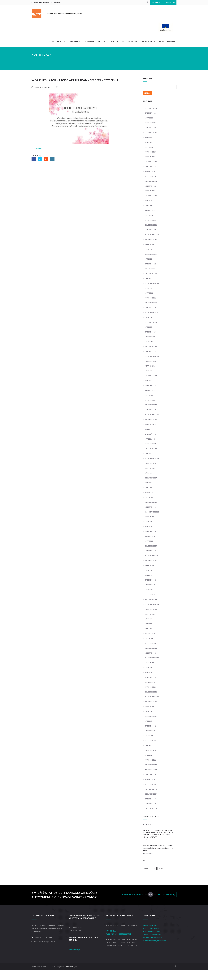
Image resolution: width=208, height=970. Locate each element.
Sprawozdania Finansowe (152, 937)
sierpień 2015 (150, 565)
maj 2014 (148, 624)
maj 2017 (148, 483)
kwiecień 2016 (150, 531)
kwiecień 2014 (150, 629)
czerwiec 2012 (151, 716)
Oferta (111, 41)
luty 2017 (149, 497)
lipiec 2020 (149, 317)
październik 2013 (152, 658)
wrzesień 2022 (151, 239)
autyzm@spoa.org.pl (47, 941)
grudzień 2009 (151, 789)
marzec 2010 (150, 779)
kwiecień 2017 (150, 487)
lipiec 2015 (149, 570)
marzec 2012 (150, 731)
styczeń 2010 (150, 784)
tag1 (146, 869)
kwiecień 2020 (150, 332)
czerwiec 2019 (151, 376)
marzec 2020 (150, 337)
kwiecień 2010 (150, 774)
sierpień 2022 (150, 244)
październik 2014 (152, 604)
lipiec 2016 (149, 521)
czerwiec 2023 (151, 196)
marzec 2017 (150, 492)
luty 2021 (149, 293)
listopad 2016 (150, 507)
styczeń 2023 (150, 220)
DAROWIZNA (170, 2)
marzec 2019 (150, 390)
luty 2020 (149, 342)
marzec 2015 (150, 585)
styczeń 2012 (150, 740)
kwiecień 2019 (150, 385)
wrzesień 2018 (151, 419)
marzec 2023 (150, 210)
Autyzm (101, 41)
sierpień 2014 (150, 614)
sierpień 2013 (150, 663)
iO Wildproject (72, 966)
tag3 (160, 869)
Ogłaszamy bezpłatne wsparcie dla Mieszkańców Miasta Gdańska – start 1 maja (159, 848)
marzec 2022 (150, 269)
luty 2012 (149, 736)
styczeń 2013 (150, 687)
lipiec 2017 (149, 473)
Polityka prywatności (151, 928)
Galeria (161, 41)
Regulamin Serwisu (150, 925)
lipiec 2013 (149, 667)
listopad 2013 (150, 653)
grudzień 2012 (151, 692)
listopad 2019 (150, 351)
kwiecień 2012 (150, 726)
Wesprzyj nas (133, 41)
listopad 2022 (150, 230)
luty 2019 (149, 395)
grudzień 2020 (151, 303)
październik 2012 (152, 697)
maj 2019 (148, 381)
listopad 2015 (150, 551)
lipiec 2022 (149, 249)
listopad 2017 (150, 453)
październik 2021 (152, 283)
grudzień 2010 (151, 765)
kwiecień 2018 (150, 434)
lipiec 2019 (149, 371)
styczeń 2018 (150, 444)
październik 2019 (152, 356)
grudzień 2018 (151, 405)
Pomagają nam (148, 41)
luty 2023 (149, 215)
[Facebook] (147, 2)
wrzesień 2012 (151, 701)
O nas (51, 41)
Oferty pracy (89, 41)
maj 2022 (148, 259)
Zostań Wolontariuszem (132, 895)
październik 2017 (152, 458)
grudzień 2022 (151, 225)
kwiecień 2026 (150, 113)
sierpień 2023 (150, 191)
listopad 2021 (150, 278)
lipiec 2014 (149, 619)
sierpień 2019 (150, 366)
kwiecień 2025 (150, 142)
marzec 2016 (150, 536)
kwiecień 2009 (150, 799)
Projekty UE (62, 41)
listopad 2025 (150, 128)
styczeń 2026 (150, 123)
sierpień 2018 (150, 424)
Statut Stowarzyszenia (151, 931)
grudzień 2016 (151, 502)
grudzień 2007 (151, 809)
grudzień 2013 (151, 648)
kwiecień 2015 (150, 580)
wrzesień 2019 (151, 361)
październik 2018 (152, 415)
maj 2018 (148, 429)
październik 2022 (152, 235)
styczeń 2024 (150, 176)
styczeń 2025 (150, 152)
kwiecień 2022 (150, 264)
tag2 (153, 869)
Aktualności (75, 41)
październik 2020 (152, 312)
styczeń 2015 (150, 595)
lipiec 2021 (149, 288)
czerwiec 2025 (151, 132)
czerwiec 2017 (151, 478)
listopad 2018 (150, 410)
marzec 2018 (150, 439)
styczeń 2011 (150, 760)
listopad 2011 (150, 745)
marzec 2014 (150, 633)
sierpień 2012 (150, 706)
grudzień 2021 (151, 273)
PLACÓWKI (121, 41)
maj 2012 (148, 721)
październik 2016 (152, 512)
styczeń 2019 (150, 400)
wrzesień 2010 (151, 770)
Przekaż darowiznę (166, 895)
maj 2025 (148, 137)
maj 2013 (148, 672)
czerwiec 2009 (151, 794)
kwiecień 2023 (150, 205)
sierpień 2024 (150, 157)
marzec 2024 (150, 171)
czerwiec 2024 (151, 162)
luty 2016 (149, 541)
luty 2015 (149, 590)
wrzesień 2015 (151, 560)
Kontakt (171, 41)
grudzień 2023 (151, 181)
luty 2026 (149, 118)
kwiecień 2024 (150, 167)
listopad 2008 (150, 804)
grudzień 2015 (151, 546)
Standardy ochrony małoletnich (154, 940)
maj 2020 (148, 327)
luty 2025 (149, 147)
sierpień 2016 (150, 517)
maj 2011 (148, 755)
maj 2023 (148, 201)
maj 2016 (148, 526)
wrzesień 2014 (151, 609)
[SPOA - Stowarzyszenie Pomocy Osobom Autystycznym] (122, 27)
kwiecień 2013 (150, 677)
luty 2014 (149, 638)
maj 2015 (148, 575)
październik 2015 (152, 556)
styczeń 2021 (150, 298)
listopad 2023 (150, 186)
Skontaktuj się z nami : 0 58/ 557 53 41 (47, 2)
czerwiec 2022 (151, 254)
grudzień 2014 (151, 599)
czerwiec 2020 (151, 322)
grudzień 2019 (151, 346)
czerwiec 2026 (151, 108)
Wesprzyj (156, 2)
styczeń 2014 (150, 643)
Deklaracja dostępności (152, 934)
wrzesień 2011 (151, 750)
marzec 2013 (150, 682)
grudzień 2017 (151, 449)
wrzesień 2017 (151, 463)
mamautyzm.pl (74, 950)
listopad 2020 (150, 307)
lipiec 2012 (149, 711)
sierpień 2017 (150, 468)
